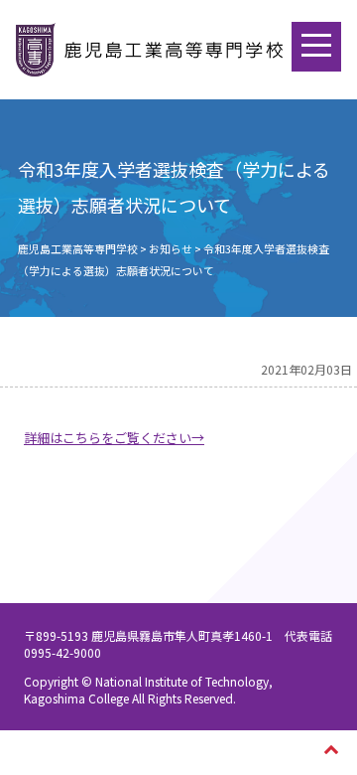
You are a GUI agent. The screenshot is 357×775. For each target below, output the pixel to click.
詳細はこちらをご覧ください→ (114, 437)
